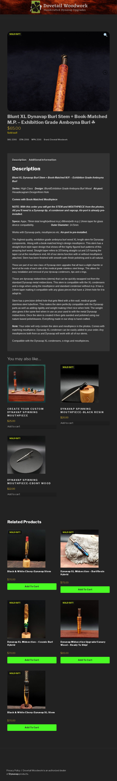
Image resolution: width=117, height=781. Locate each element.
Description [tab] (19, 159)
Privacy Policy (13, 770)
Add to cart (66, 423)
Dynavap (14, 774)
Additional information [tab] (42, 159)
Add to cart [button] (13, 426)
